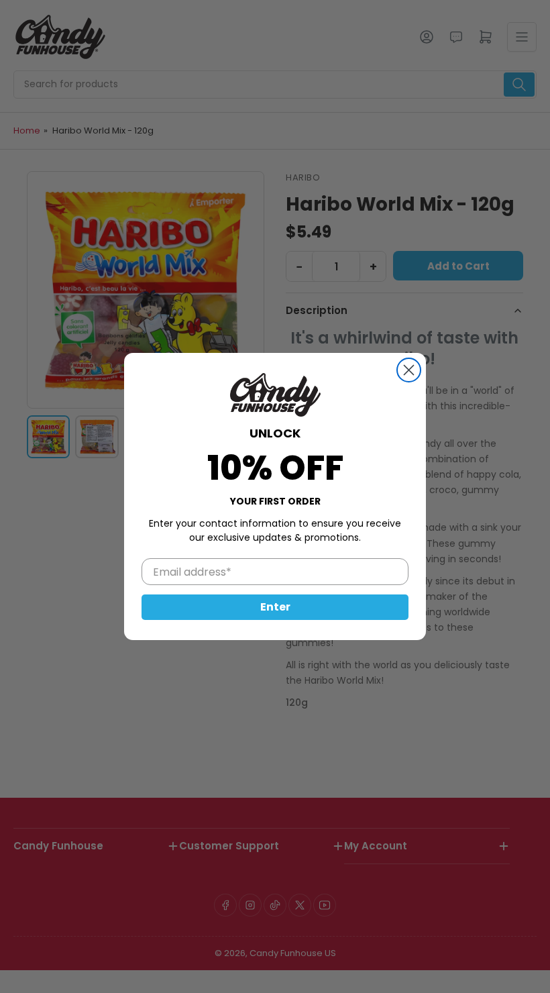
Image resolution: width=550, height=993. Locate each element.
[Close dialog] (409, 370)
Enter (275, 607)
